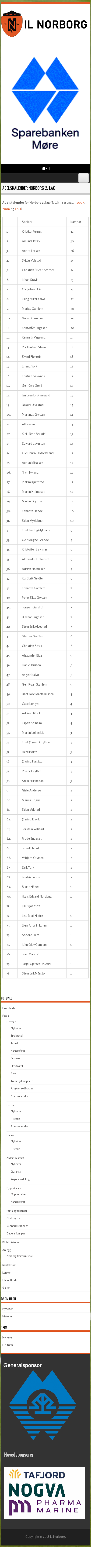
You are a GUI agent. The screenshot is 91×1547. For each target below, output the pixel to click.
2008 (6, 209)
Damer (10, 1135)
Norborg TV (13, 1218)
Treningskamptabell (22, 1081)
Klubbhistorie (10, 1242)
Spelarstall (17, 1035)
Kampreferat (18, 1050)
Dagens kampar (16, 1233)
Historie (15, 1118)
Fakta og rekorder (17, 1210)
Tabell (14, 1043)
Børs (13, 1073)
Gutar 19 (16, 1171)
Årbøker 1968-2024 (22, 1088)
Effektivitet (17, 1066)
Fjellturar (7, 1345)
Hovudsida (8, 1008)
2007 (80, 202)
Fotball (6, 1015)
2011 (18, 209)
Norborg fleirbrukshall (20, 1256)
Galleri (6, 1287)
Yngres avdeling (20, 1179)
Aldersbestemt (15, 1158)
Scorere (15, 1058)
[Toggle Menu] (83, 178)
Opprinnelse (18, 1194)
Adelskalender (19, 1096)
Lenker (6, 1272)
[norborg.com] (45, 38)
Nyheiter (16, 1028)
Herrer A (12, 1022)
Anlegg (6, 1250)
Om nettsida (9, 1280)
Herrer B (12, 1105)
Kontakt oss (9, 1265)
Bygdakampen (15, 1188)
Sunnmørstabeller (17, 1225)
